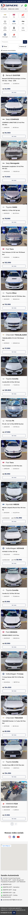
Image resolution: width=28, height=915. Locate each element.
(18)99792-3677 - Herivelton (10, 887)
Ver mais (14, 92)
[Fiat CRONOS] (14, 619)
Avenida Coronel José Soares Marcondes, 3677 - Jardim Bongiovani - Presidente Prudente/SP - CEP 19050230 (13, 879)
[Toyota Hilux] (14, 280)
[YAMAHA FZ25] (14, 791)
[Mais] (25, 9)
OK (14, 912)
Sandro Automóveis (10, 5)
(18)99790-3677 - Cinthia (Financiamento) (9, 896)
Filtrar (5, 46)
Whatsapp (25, 5)
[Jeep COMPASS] (14, 107)
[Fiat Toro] (14, 236)
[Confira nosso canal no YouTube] (18, 836)
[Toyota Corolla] (14, 366)
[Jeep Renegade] (14, 151)
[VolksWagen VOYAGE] (14, 536)
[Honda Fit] (14, 408)
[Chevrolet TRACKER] (14, 705)
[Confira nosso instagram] (10, 836)
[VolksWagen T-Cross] (14, 661)
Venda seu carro (13, 9)
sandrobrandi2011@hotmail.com (12, 900)
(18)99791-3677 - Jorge (9, 890)
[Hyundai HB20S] (14, 492)
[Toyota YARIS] (14, 195)
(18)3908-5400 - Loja (8, 892)
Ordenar (22, 46)
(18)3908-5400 (6, 884)
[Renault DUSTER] (14, 63)
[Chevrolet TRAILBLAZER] (14, 322)
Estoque (4, 9)
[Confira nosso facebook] (14, 836)
